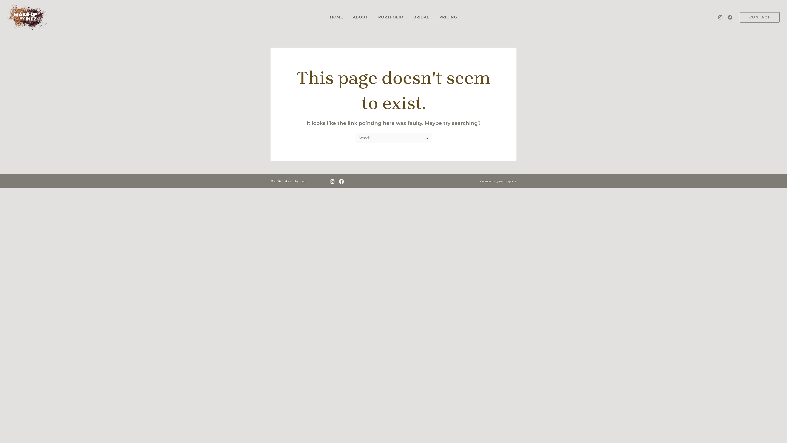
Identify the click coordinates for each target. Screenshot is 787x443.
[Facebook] (730, 17)
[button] (760, 17)
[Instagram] (720, 17)
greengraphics (506, 181)
